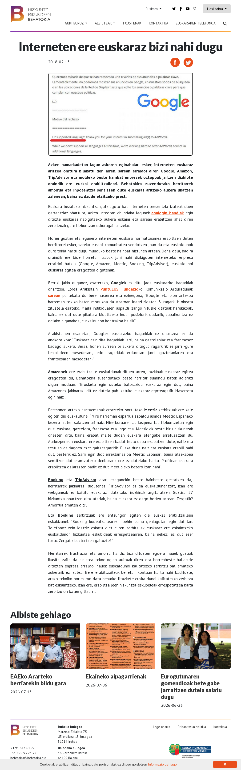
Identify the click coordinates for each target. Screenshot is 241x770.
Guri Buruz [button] (74, 23)
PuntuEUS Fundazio (119, 289)
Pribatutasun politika (192, 727)
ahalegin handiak (167, 212)
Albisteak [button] (103, 23)
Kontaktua (158, 23)
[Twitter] (174, 8)
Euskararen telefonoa (196, 23)
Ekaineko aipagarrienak (116, 676)
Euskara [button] (152, 8)
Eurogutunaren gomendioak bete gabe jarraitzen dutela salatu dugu (191, 686)
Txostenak (131, 23)
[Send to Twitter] (188, 61)
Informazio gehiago (162, 764)
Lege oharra (161, 727)
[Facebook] (181, 8)
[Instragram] (194, 8)
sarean (54, 295)
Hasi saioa (215, 8)
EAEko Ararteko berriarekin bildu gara (38, 679)
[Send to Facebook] (175, 61)
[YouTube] (187, 8)
